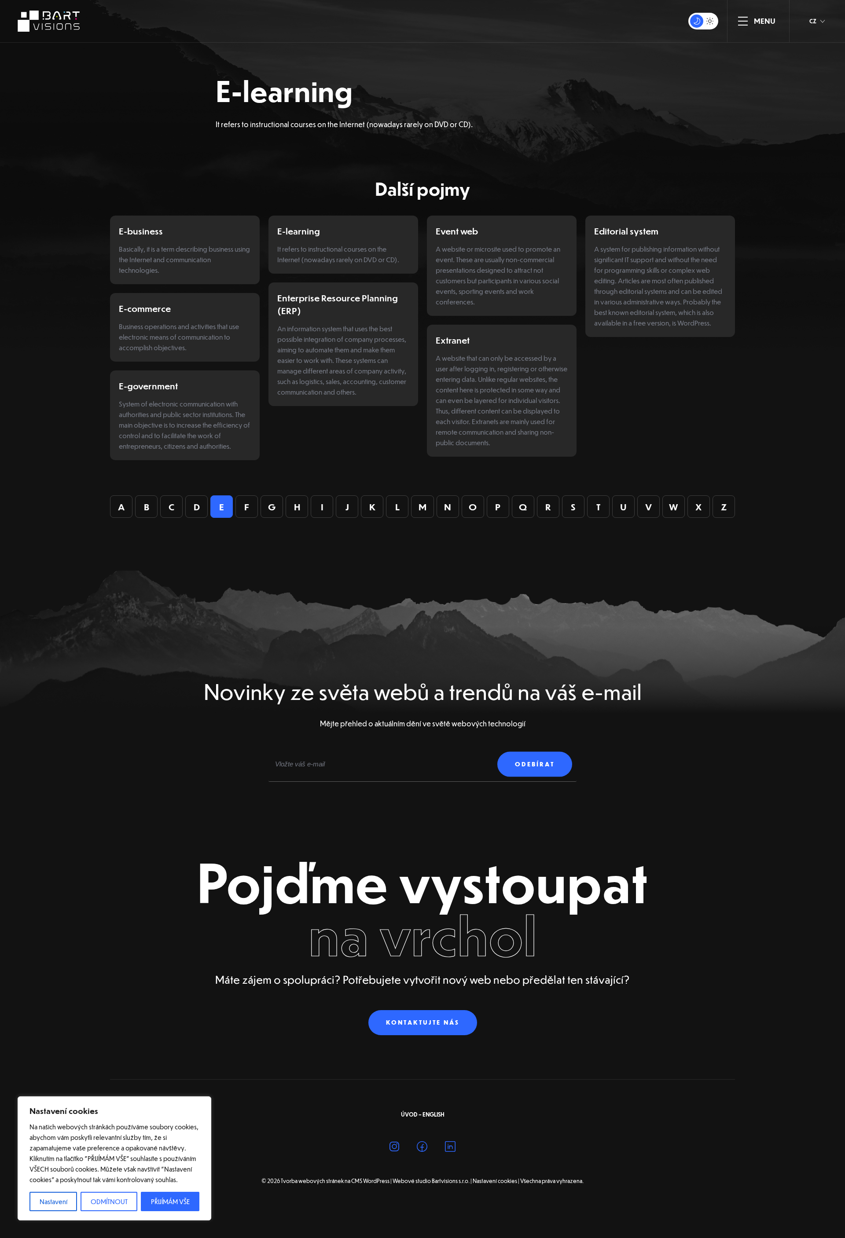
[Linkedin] (450, 1148)
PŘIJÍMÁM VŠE (170, 1201)
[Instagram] (394, 1148)
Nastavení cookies (495, 1180)
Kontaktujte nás (422, 1022)
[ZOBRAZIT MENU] (743, 21)
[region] (114, 1158)
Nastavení (53, 1201)
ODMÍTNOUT (109, 1201)
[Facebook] (422, 1148)
